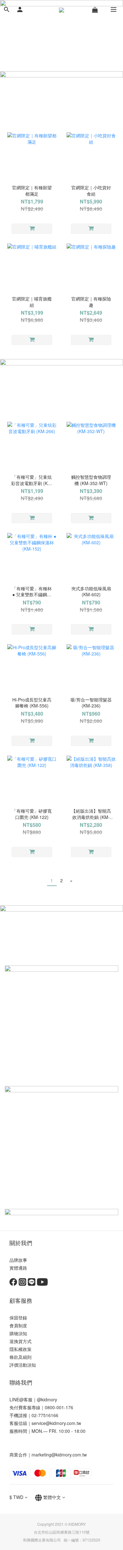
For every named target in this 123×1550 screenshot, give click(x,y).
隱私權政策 (20, 1349)
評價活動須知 (22, 1365)
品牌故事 (18, 1260)
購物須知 (18, 1333)
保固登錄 (18, 1317)
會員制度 (18, 1325)
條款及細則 (20, 1357)
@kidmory (47, 1399)
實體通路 (18, 1268)
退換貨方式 (20, 1341)
